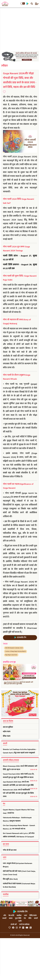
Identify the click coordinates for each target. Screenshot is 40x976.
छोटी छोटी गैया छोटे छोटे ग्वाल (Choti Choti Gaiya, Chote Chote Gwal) (19, 873)
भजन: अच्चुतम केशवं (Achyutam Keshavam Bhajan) (17, 865)
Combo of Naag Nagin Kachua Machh (15, 651)
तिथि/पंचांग (33, 915)
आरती (36, 918)
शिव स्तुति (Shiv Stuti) (10, 879)
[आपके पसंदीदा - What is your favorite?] (21, 3)
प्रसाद (10, 918)
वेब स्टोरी (11, 915)
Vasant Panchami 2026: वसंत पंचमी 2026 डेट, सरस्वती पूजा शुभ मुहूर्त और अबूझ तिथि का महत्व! (20, 776)
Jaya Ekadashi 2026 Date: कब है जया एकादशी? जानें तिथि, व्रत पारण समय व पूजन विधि (20, 784)
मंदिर (29, 918)
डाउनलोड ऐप (21, 637)
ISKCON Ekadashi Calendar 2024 (14, 648)
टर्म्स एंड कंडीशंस (24, 924)
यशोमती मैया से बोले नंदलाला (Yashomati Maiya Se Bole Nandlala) (19, 885)
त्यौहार (4, 66)
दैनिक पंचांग (6, 736)
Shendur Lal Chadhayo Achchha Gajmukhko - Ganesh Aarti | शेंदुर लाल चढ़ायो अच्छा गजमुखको (20, 751)
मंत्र (25, 918)
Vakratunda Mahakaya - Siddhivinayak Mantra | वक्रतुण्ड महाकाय (17, 819)
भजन (25, 915)
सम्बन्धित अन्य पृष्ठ (9, 662)
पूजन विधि (18, 918)
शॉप (4, 915)
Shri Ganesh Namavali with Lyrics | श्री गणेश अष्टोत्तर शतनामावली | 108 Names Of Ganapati (18, 835)
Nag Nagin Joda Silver (11, 655)
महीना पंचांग (6, 731)
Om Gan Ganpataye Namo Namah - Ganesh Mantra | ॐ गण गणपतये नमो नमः (19, 827)
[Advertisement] (20, 29)
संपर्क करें (14, 924)
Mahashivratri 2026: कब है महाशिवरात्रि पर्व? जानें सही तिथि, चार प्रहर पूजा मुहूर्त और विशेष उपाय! (20, 793)
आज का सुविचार (8, 727)
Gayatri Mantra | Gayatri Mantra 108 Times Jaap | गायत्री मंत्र (18, 811)
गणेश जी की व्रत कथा (9, 850)
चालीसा (19, 915)
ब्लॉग (20, 921)
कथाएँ (4, 918)
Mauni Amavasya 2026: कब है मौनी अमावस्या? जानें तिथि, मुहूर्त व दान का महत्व (20, 768)
